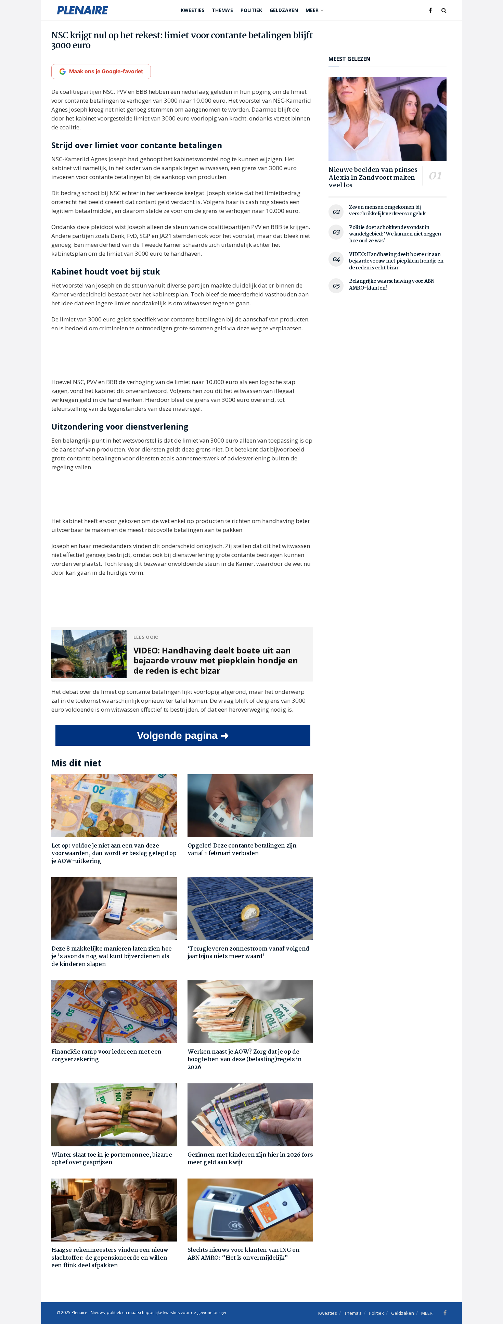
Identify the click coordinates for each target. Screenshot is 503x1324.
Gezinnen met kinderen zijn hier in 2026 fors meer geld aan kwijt (250, 1158)
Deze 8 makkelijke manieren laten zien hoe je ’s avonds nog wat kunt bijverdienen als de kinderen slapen (111, 956)
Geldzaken (284, 10)
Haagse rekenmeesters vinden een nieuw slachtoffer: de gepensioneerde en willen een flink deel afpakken (109, 1258)
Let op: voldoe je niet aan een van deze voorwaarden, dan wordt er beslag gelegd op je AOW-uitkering (114, 853)
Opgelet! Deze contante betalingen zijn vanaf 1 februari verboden (242, 849)
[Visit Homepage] (82, 10)
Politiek (251, 10)
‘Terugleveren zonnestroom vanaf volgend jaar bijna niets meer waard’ (249, 952)
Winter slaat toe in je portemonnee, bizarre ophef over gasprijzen (111, 1158)
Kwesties (192, 10)
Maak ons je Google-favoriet (106, 71)
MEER (312, 10)
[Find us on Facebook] (430, 10)
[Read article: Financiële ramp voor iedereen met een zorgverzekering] (114, 1011)
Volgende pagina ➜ (183, 735)
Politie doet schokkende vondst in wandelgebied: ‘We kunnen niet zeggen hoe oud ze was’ (395, 234)
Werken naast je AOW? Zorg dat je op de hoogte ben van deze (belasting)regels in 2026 (245, 1059)
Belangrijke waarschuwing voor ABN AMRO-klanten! (392, 284)
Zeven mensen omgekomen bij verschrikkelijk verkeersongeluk (387, 210)
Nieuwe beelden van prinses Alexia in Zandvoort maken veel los (372, 178)
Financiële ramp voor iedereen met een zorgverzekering (106, 1055)
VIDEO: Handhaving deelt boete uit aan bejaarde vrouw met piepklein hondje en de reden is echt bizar (396, 261)
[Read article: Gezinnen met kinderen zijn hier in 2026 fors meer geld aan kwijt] (250, 1114)
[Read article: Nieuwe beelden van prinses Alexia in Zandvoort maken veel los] (387, 119)
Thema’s (222, 10)
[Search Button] (444, 10)
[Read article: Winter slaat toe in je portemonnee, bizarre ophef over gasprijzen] (114, 1114)
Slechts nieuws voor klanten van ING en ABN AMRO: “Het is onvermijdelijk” (244, 1254)
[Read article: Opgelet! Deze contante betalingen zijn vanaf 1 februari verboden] (250, 805)
